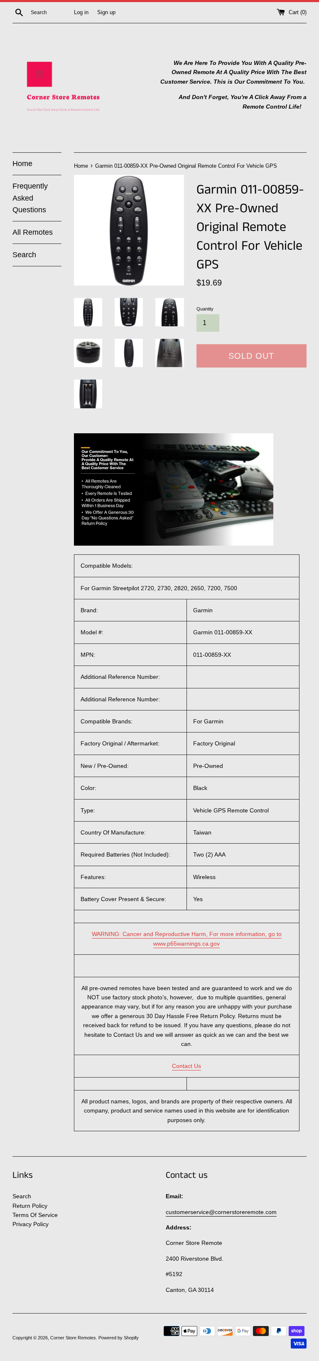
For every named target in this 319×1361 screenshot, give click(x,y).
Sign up (106, 12)
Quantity (204, 308)
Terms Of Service (35, 1215)
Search (24, 255)
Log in (81, 12)
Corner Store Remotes (73, 1337)
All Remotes (32, 232)
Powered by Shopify (118, 1337)
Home (22, 163)
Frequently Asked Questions (30, 198)
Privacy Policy (30, 1224)
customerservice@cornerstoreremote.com (221, 1212)
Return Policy (29, 1205)
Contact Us (186, 1066)
